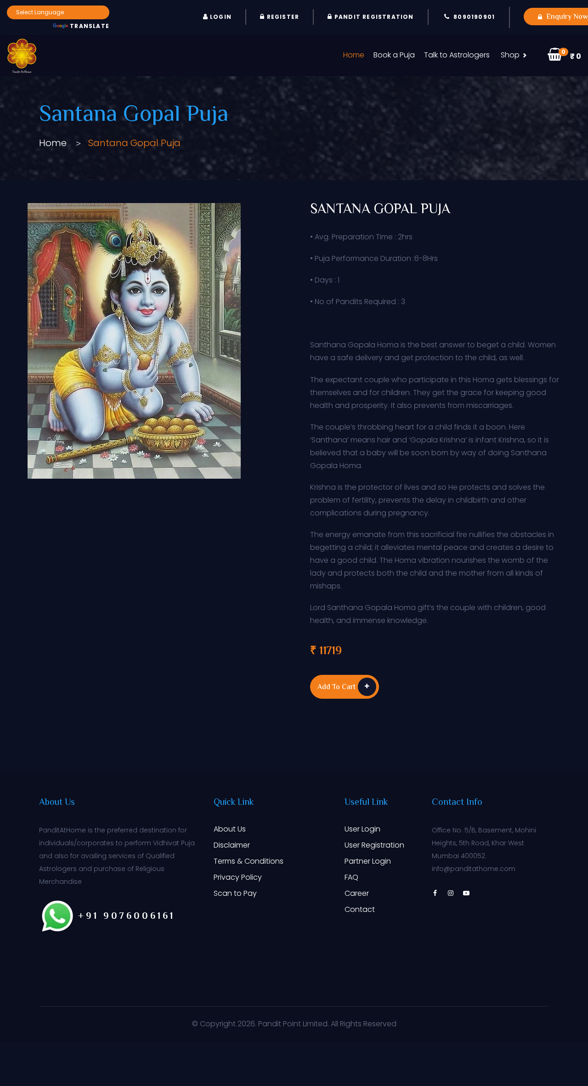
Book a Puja (394, 55)
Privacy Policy (238, 877)
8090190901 (474, 17)
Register (282, 17)
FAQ (351, 877)
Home (353, 55)
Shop (510, 55)
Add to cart (336, 687)
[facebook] (435, 893)
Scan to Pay (235, 893)
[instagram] (450, 893)
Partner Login (368, 861)
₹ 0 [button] (571, 55)
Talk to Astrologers (457, 55)
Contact (360, 909)
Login (220, 17)
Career (357, 893)
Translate (89, 26)
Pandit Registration (373, 17)
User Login (362, 829)
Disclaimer (232, 845)
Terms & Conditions (248, 861)
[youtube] (466, 893)
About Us (230, 829)
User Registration (374, 845)
